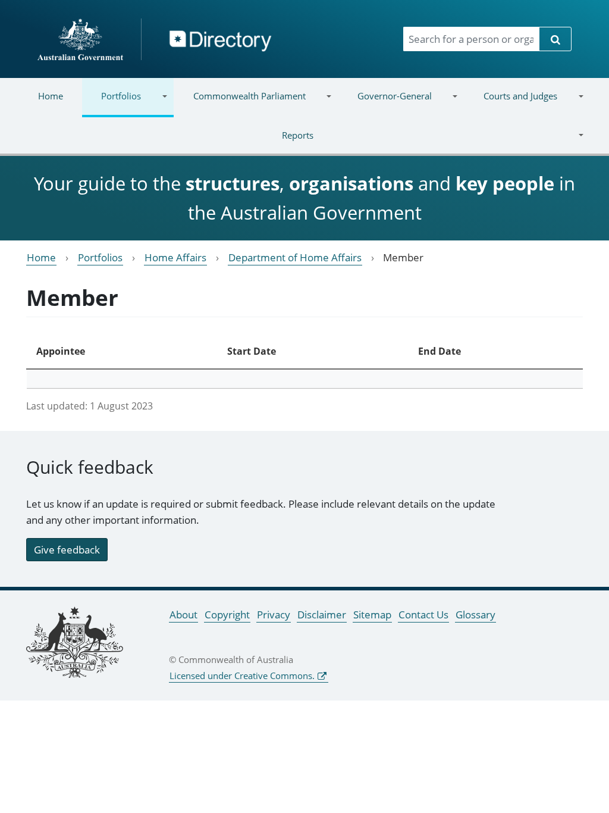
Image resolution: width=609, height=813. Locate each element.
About (183, 614)
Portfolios (111, 103)
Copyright (227, 614)
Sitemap (372, 614)
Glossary (475, 614)
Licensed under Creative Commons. (242, 675)
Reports (166, 142)
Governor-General (385, 103)
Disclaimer (321, 614)
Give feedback (67, 549)
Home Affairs (175, 257)
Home (50, 96)
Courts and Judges (510, 103)
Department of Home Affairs (295, 257)
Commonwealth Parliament (239, 103)
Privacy (273, 614)
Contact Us (423, 614)
